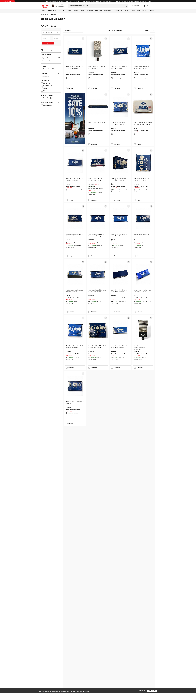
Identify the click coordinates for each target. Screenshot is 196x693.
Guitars (43, 10)
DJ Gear (76, 10)
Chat (56, 6)
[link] (75, 68)
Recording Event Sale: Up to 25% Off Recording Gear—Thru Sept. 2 (62, 1)
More (126, 10)
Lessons (152, 10)
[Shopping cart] (153, 6)
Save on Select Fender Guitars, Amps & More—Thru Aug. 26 (97, 1)
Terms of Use (75, 691)
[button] (58, 6)
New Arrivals (145, 10)
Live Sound (98, 10)
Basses (83, 10)
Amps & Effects (52, 10)
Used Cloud (52, 14)
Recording (90, 10)
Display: (146, 30)
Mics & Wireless (117, 10)
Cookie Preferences (84, 691)
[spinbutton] (46, 38)
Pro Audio (45, 76)
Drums (69, 10)
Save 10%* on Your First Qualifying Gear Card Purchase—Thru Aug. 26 (134, 1)
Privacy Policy (79, 689)
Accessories (107, 10)
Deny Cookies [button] (142, 690)
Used (138, 10)
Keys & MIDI (62, 10)
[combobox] (73, 31)
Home (42, 14)
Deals (133, 10)
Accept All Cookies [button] (151, 690)
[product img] (75, 51)
